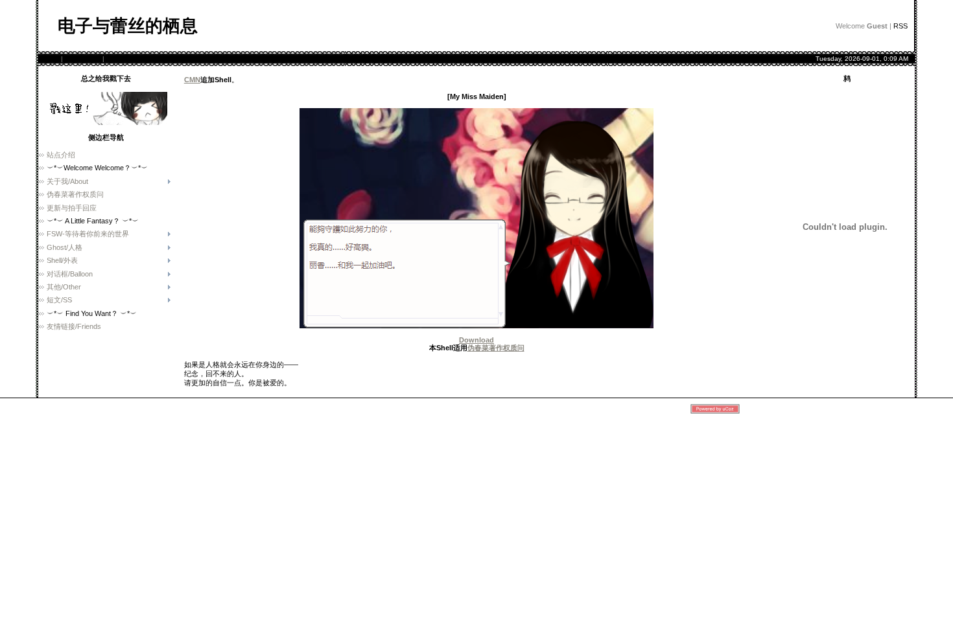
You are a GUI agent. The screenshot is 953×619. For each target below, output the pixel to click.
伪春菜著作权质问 (495, 348)
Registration (82, 58)
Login (114, 58)
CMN (192, 80)
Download (476, 340)
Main (52, 58)
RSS (900, 26)
